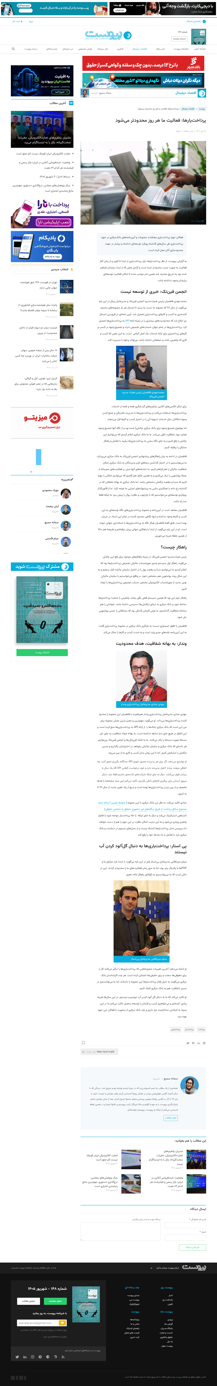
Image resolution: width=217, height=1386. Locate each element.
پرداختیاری (175, 1029)
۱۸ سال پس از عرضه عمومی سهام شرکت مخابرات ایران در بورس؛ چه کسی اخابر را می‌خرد (36, 355)
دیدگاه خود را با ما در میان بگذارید (146, 1219)
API (127, 321)
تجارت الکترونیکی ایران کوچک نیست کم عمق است (102, 1157)
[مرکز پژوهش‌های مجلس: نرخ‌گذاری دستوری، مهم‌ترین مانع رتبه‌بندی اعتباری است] (131, 1193)
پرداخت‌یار (189, 1029)
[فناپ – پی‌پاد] (42, 246)
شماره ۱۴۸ (182, 32)
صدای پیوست (133, 1295)
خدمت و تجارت (166, 1333)
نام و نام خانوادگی (198, 1219)
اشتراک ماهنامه (179, 38)
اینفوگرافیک (134, 1304)
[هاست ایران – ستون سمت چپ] (42, 80)
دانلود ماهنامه (55, 1301)
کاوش (170, 1304)
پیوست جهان (167, 1346)
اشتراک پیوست (42, 652)
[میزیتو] (42, 422)
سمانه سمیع (101, 93)
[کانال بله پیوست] (54, 8)
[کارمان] (42, 456)
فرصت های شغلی (131, 1333)
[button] (13, 49)
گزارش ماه (168, 1324)
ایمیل (203, 1232)
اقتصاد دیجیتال (185, 93)
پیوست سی (134, 1300)
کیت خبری (134, 1337)
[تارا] (42, 212)
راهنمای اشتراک (193, 21)
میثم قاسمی (52, 539)
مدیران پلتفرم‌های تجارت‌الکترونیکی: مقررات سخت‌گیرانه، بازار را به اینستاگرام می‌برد (166, 1157)
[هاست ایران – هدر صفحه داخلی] (143, 80)
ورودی (170, 1319)
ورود (31, 21)
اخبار (171, 1295)
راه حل (170, 1341)
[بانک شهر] (143, 63)
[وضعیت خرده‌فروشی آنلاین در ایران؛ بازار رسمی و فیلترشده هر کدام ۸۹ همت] (196, 1193)
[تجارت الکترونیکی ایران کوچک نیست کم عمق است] (131, 1168)
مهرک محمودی (50, 490)
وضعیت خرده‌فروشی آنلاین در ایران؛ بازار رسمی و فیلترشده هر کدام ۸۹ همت (166, 1182)
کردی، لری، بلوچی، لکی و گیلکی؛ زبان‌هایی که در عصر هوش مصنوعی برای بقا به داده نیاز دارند (35, 383)
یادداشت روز (167, 1300)
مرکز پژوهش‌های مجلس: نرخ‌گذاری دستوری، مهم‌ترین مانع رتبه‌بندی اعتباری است (100, 1182)
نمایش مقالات (28, 1301)
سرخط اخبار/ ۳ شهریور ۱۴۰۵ (55, 177)
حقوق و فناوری (166, 1337)
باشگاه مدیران (167, 1328)
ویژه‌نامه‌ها (134, 1319)
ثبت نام (16, 21)
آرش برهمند (52, 506)
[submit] (62, 1323)
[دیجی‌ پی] (163, 8)
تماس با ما (135, 1324)
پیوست (202, 108)
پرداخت (201, 1029)
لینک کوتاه (91, 1051)
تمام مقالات (170, 1118)
